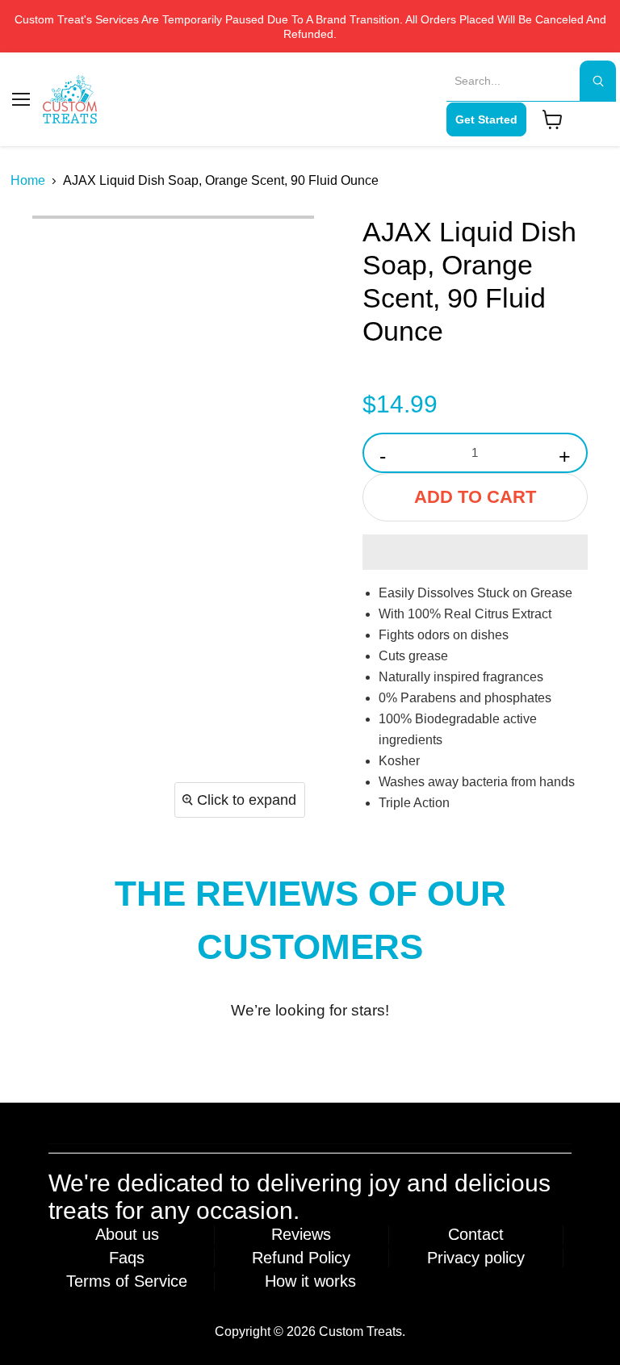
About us (127, 1234)
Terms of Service (126, 1281)
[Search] (598, 81)
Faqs (127, 1258)
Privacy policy (476, 1258)
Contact (476, 1234)
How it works (310, 1281)
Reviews (301, 1234)
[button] (475, 552)
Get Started (486, 119)
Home (27, 180)
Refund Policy (301, 1258)
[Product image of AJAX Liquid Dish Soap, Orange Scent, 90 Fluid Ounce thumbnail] (56, 243)
